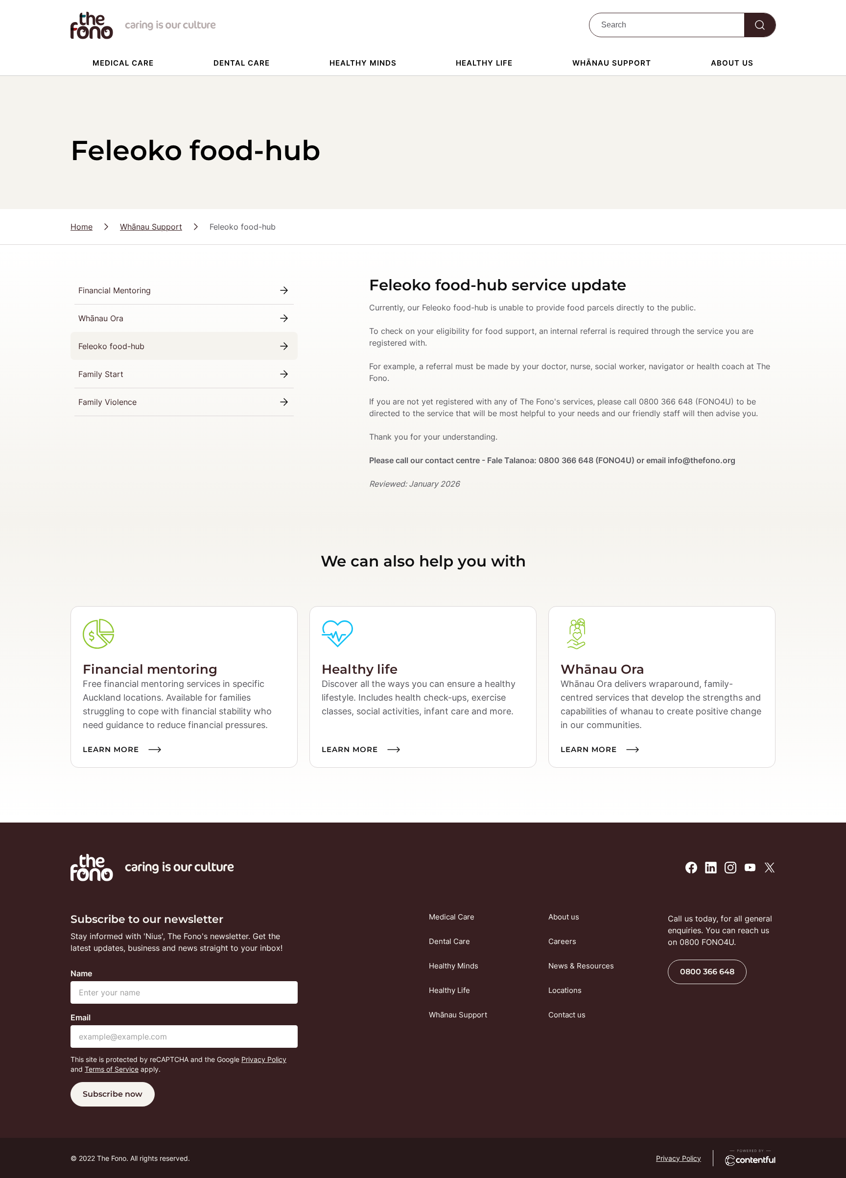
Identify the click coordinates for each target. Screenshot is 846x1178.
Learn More (111, 749)
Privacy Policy (263, 1059)
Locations (565, 990)
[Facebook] (691, 867)
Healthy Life (484, 63)
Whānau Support (611, 63)
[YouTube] (750, 867)
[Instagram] (730, 867)
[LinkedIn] (711, 867)
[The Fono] (91, 36)
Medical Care (123, 63)
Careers (562, 941)
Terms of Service (112, 1069)
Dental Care (241, 63)
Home (81, 227)
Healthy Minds (363, 63)
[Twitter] (770, 867)
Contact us (567, 1014)
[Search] (760, 25)
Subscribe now (112, 1094)
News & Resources (581, 965)
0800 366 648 (707, 971)
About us (732, 63)
